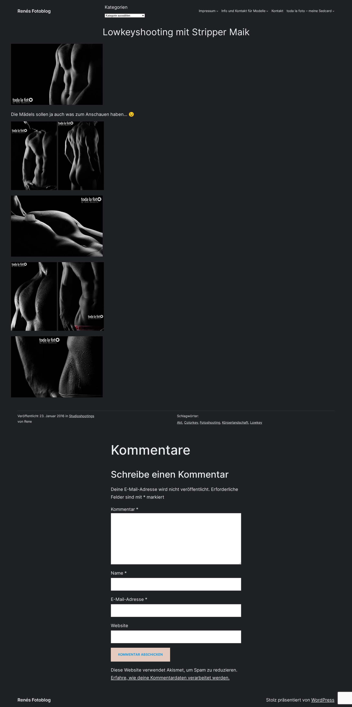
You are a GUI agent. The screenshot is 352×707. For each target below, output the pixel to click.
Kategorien (116, 7)
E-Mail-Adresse (129, 599)
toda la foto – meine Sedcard (309, 11)
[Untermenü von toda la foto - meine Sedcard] (333, 11)
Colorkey (191, 422)
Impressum (207, 11)
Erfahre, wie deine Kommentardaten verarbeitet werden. (170, 677)
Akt (179, 422)
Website (119, 625)
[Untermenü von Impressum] (217, 11)
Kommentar (124, 509)
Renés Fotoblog (34, 11)
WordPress (322, 700)
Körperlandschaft (235, 422)
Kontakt (277, 11)
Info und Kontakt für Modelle (243, 11)
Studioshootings (81, 416)
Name (119, 573)
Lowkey (256, 422)
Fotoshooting (210, 422)
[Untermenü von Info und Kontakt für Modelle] (267, 11)
